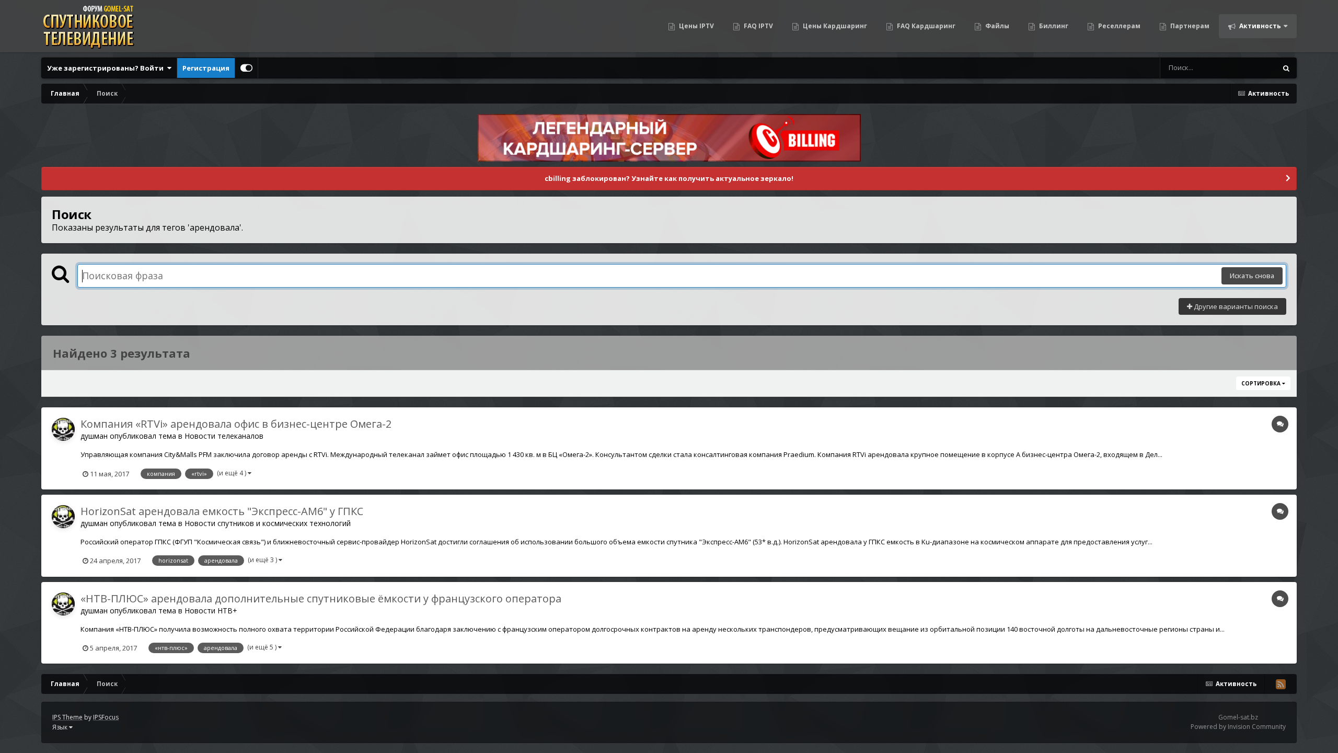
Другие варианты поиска (1235, 306)
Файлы (996, 25)
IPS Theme (67, 717)
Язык (60, 727)
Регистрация (205, 68)
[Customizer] (246, 68)
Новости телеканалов (223, 436)
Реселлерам (1118, 25)
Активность (1259, 25)
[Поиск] (1286, 68)
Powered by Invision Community (1238, 727)
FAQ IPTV (757, 25)
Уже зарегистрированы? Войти (107, 68)
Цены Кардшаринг (834, 25)
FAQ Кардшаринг (925, 25)
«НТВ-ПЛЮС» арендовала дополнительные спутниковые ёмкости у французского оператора (320, 598)
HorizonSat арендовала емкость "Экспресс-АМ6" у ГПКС (221, 511)
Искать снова (1252, 275)
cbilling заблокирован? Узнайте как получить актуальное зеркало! (669, 178)
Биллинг (1052, 25)
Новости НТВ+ (210, 610)
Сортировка (1261, 383)
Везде (1253, 67)
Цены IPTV (695, 25)
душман (94, 436)
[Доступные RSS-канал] (1280, 684)
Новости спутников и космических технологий (267, 523)
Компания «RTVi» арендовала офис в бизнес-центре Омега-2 (235, 424)
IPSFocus (106, 717)
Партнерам (1189, 25)
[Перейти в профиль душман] (63, 429)
